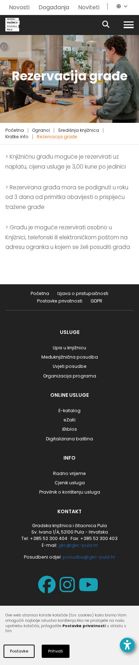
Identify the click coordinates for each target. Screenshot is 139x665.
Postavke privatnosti (59, 301)
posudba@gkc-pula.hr (89, 557)
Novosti (19, 7)
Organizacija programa (69, 376)
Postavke (19, 651)
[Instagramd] (69, 589)
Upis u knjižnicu (69, 348)
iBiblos (69, 429)
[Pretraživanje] (112, 24)
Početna (14, 130)
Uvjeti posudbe (70, 366)
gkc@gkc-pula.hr (78, 545)
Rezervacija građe (57, 137)
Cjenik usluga (70, 483)
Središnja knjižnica (78, 130)
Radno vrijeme (69, 473)
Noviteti (88, 7)
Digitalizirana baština (69, 439)
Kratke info (17, 137)
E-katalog (69, 411)
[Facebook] (48, 589)
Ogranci (41, 130)
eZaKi (69, 420)
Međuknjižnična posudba (69, 357)
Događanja (53, 7)
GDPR (96, 301)
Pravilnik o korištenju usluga (69, 492)
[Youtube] (90, 589)
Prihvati (55, 651)
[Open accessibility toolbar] (127, 645)
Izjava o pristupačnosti (82, 293)
